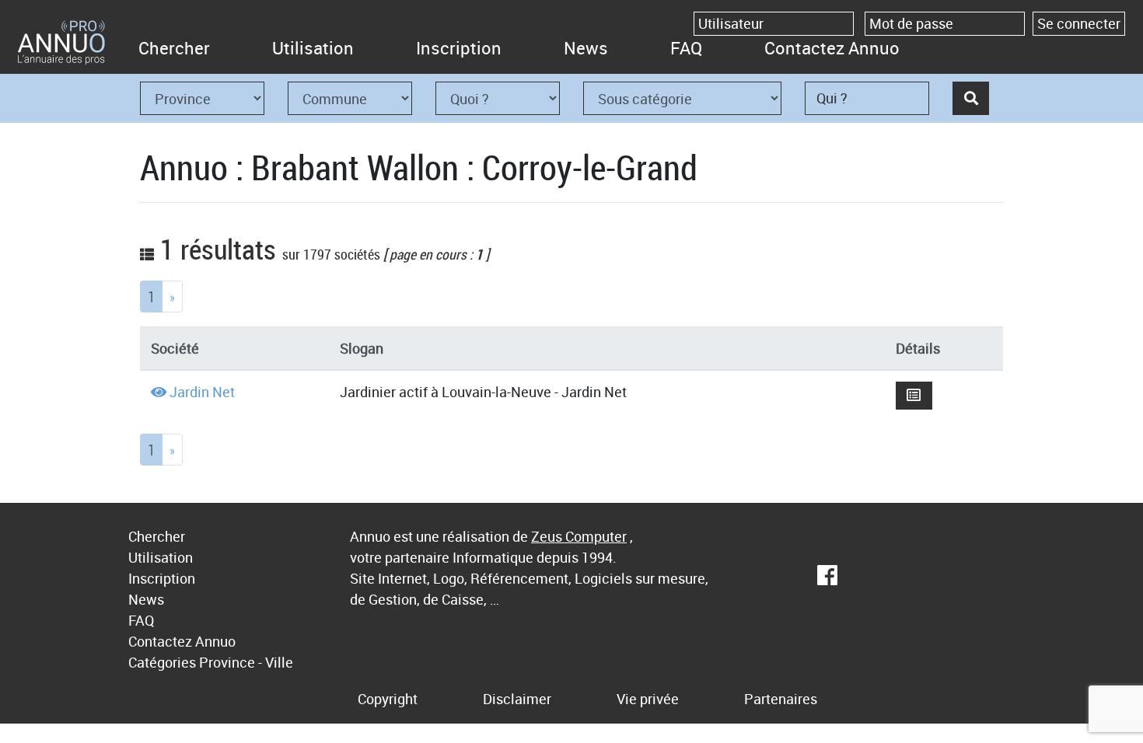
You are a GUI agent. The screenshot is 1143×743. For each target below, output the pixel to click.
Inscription (459, 48)
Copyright (388, 698)
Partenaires (780, 698)
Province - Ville (246, 662)
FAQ (686, 48)
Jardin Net (202, 391)
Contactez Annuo (832, 48)
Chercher (174, 48)
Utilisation (313, 48)
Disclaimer (517, 698)
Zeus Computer (579, 536)
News (586, 48)
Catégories (162, 662)
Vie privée (648, 698)
